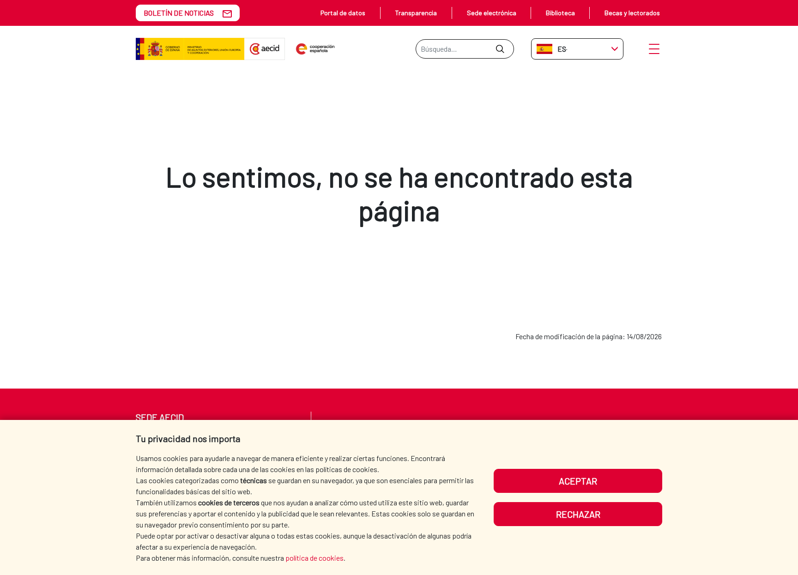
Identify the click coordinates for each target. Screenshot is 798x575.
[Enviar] (500, 49)
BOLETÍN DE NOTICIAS (179, 12)
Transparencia (416, 13)
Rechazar (578, 514)
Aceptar (578, 480)
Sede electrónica (491, 13)
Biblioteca (560, 13)
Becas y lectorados (632, 13)
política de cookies (314, 557)
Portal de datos (342, 13)
